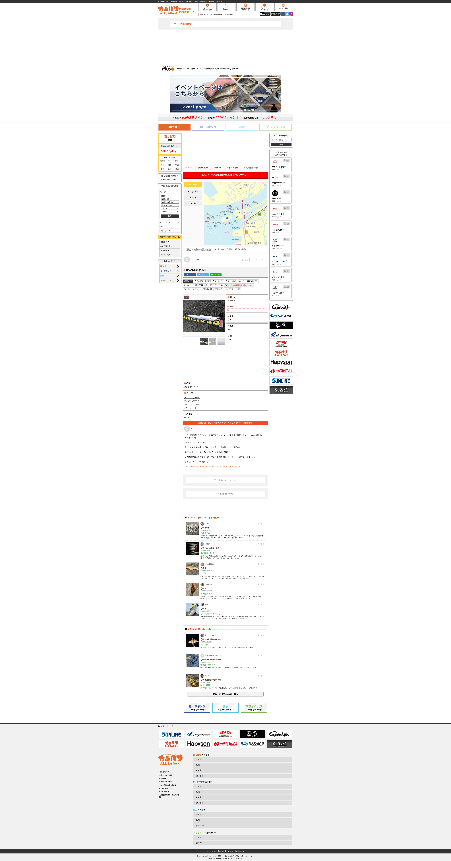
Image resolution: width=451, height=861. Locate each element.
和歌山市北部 (232, 168)
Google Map (193, 192)
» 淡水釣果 (162, 778)
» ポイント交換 (164, 791)
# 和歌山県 (218, 289)
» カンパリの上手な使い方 (167, 785)
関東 (177, 161)
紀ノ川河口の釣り (251, 168)
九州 (169, 169)
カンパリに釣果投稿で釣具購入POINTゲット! (225, 175)
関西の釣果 (203, 168)
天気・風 (193, 197)
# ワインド (196, 289)
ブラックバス (165, 231)
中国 (177, 165)
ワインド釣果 (231, 281)
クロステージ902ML (192, 398)
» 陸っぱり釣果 (164, 772)
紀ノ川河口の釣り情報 (203, 281)
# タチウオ (187, 289)
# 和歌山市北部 (207, 289)
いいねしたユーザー (258, 259)
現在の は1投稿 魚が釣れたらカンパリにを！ (226, 117)
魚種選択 (163, 242)
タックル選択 (165, 255)
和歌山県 (217, 168)
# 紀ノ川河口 (229, 289)
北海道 (162, 161)
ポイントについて (212, 851)
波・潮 (193, 203)
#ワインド (236, 467)
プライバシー (230, 851)
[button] (220, 315)
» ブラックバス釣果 (165, 782)
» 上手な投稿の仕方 (165, 788)
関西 (169, 165)
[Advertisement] (225, 46)
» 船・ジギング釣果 (165, 775)
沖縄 (177, 169)
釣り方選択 (164, 246)
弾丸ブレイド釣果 (217, 285)
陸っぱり (163, 192)
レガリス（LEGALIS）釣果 (248, 281)
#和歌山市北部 (205, 467)
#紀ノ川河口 (217, 467)
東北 (169, 161)
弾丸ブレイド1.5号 (191, 405)
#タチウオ (227, 467)
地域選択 (163, 250)
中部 (162, 165)
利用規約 (222, 851)
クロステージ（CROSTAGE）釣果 (196, 285)
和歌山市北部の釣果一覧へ (225, 694)
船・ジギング (165, 222)
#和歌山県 (194, 467)
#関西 (187, 467)
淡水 (161, 227)
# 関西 (238, 289)
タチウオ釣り (219, 281)
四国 (162, 169)
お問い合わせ (240, 851)
